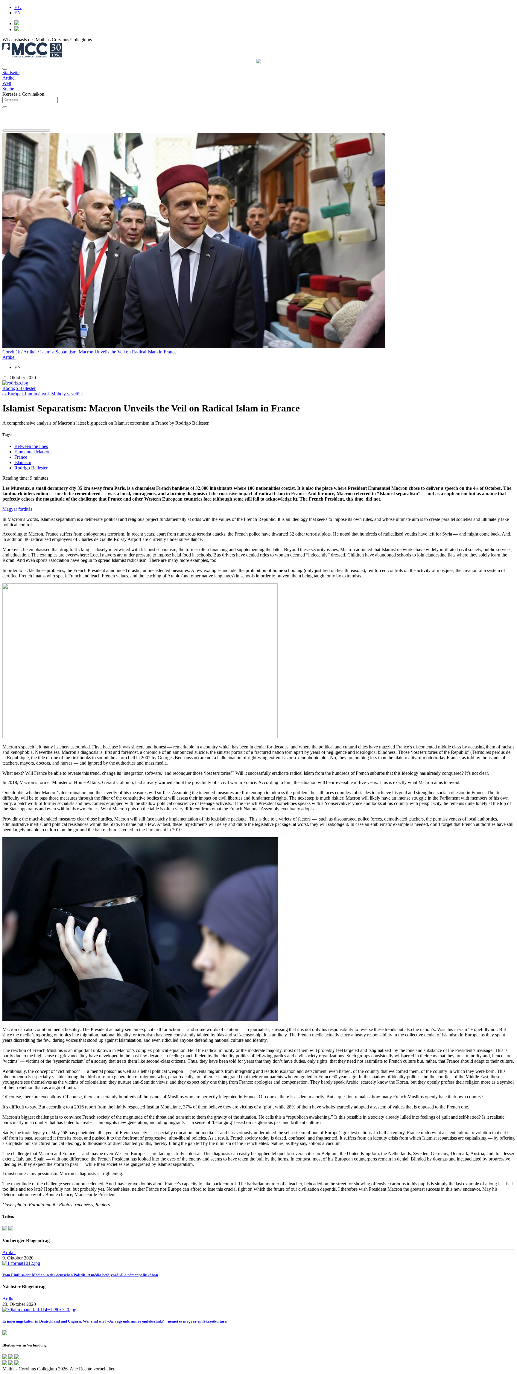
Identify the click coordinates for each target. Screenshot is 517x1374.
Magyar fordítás (17, 509)
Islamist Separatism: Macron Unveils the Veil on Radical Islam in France (108, 351)
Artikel (9, 77)
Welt (6, 83)
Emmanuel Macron (32, 451)
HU (18, 7)
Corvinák (11, 351)
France (20, 457)
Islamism (22, 462)
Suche (8, 88)
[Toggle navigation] (4, 69)
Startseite (10, 72)
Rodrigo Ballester (31, 467)
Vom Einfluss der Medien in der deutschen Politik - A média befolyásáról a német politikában (80, 1275)
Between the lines (31, 446)
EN (17, 12)
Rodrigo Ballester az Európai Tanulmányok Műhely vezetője (42, 391)
